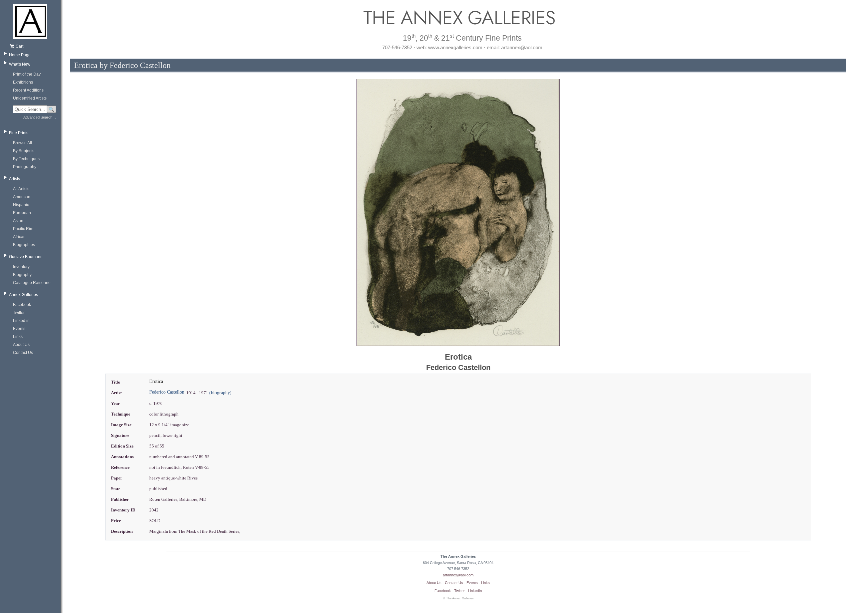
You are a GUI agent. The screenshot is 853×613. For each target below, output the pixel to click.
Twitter (19, 312)
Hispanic (21, 204)
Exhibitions (23, 82)
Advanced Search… (39, 117)
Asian (18, 220)
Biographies (24, 244)
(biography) (220, 392)
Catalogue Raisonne (32, 282)
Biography (22, 274)
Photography (24, 166)
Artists (14, 178)
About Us (21, 344)
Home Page (20, 55)
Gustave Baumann (26, 256)
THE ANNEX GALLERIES (458, 18)
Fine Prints (18, 133)
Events (19, 328)
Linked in (21, 320)
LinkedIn (475, 591)
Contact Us (23, 352)
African (19, 236)
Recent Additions (28, 90)
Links (18, 336)
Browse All (22, 143)
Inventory (21, 266)
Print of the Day (27, 74)
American (21, 196)
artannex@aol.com (458, 575)
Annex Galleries (23, 294)
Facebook (22, 304)
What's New (19, 64)
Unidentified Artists (30, 98)
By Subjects (23, 151)
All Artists (21, 188)
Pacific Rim (23, 228)
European (22, 212)
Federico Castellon (166, 392)
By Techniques (26, 158)
